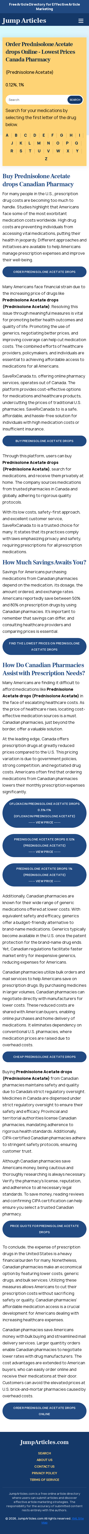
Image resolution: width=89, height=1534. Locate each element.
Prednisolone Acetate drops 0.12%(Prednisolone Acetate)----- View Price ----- (44, 845)
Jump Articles (24, 20)
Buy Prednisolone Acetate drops (44, 441)
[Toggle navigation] (81, 21)
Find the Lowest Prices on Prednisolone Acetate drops (44, 646)
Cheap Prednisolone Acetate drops (44, 1057)
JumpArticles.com (44, 1442)
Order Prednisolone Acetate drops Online (44, 1411)
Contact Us (44, 1466)
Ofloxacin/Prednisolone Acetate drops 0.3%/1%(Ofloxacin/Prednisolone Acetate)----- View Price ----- (44, 813)
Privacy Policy (44, 1473)
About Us (44, 1460)
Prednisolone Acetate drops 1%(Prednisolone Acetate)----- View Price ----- (44, 875)
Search (75, 100)
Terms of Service (44, 1480)
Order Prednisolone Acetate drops (44, 272)
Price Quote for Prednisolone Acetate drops (44, 1229)
